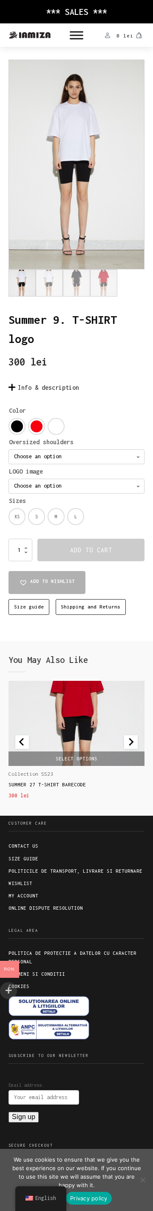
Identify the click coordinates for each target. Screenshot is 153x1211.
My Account (23, 895)
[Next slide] (131, 742)
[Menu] (76, 35)
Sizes (17, 500)
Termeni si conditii (36, 974)
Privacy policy (89, 1198)
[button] (46, 582)
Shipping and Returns (90, 606)
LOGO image (26, 471)
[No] (142, 1180)
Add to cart (91, 550)
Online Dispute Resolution (45, 908)
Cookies (18, 986)
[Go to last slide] (22, 742)
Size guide (29, 606)
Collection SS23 (30, 774)
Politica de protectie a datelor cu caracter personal (72, 957)
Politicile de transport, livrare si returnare (75, 871)
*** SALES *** (76, 12)
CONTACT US (23, 845)
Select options (76, 758)
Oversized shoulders (41, 442)
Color (17, 410)
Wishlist (20, 883)
